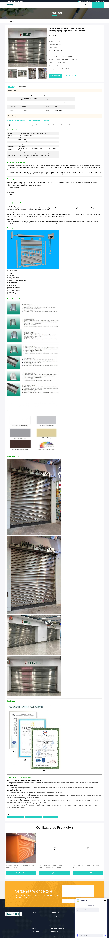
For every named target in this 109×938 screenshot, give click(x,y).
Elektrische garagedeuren (57, 925)
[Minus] (105, 900)
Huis (25, 5)
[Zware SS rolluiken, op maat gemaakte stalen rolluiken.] (54, 848)
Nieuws (47, 5)
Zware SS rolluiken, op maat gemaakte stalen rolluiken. (52, 866)
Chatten (98, 5)
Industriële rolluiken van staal (15, 817)
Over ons (39, 5)
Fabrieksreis (35, 919)
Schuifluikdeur (54, 931)
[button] (47, 74)
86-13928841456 (100, 1)
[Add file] (77, 935)
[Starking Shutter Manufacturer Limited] (10, 5)
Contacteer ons (36, 925)
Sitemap (34, 928)
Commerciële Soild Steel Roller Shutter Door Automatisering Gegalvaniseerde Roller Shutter (19, 866)
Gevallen (53, 5)
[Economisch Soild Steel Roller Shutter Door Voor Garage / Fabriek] (88, 848)
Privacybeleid (35, 931)
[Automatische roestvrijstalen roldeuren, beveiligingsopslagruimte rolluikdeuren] (27, 47)
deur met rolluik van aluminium (59, 919)
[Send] (105, 935)
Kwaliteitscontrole (36, 922)
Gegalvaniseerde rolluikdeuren (33, 817)
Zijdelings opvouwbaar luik (57, 928)
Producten (31, 5)
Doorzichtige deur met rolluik (58, 916)
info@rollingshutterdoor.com (85, 1)
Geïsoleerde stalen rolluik (50, 817)
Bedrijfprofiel (35, 916)
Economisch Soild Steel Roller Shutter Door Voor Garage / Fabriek (87, 866)
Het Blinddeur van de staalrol (58, 922)
